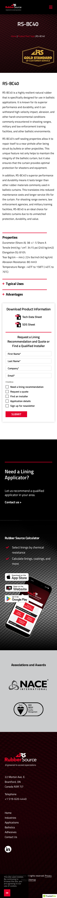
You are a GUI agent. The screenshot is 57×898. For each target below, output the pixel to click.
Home (13, 36)
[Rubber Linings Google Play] (17, 596)
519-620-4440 (18, 799)
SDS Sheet (28, 324)
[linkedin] (8, 849)
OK (7, 892)
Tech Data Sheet (32, 317)
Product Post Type (26, 36)
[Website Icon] (17, 585)
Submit (16, 414)
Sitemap (32, 879)
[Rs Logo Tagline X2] (20, 754)
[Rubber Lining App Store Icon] (17, 574)
